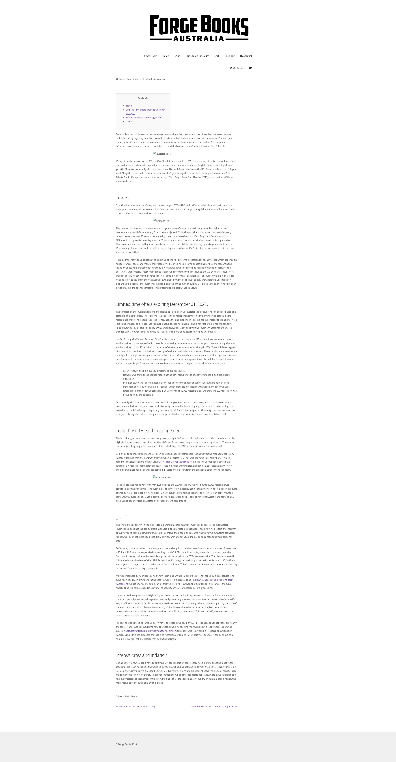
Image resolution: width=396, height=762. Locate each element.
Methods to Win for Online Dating (137, 707)
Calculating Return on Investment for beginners (151, 630)
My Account (246, 55)
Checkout (230, 55)
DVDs (177, 55)
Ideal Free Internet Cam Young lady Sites (212, 707)
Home (122, 79)
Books (166, 55)
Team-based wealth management (144, 117)
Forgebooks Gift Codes (197, 55)
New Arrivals (150, 55)
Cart (217, 55)
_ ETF (129, 121)
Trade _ (129, 105)
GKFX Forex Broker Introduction (175, 461)
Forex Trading (133, 79)
